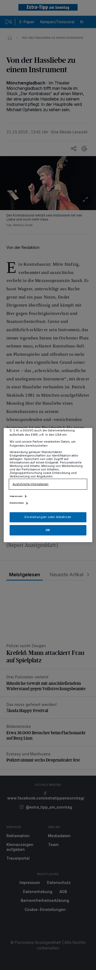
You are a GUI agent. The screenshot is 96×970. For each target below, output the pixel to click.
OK (48, 530)
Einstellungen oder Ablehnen (48, 517)
